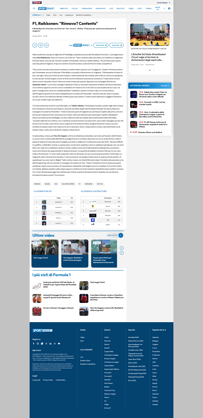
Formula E (108, 376)
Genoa (154, 358)
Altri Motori (108, 383)
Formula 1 (107, 373)
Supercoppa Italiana (111, 369)
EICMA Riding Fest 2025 (137, 370)
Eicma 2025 (132, 363)
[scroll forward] (122, 253)
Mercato (107, 341)
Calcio (106, 337)
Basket (106, 387)
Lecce (154, 373)
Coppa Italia (108, 351)
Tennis (106, 397)
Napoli (154, 383)
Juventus (155, 366)
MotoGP (107, 380)
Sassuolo (155, 394)
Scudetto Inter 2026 (135, 350)
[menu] (34, 8)
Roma (154, 390)
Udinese (155, 401)
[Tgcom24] (37, 2)
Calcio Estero (109, 366)
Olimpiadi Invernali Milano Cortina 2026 (135, 355)
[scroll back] (122, 248)
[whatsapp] (42, 343)
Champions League (111, 355)
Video (82, 337)
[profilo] (169, 8)
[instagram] (38, 343)
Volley (106, 404)
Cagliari (155, 344)
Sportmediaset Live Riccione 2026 (135, 345)
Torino (154, 397)
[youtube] (59, 343)
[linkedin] (50, 343)
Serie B (106, 348)
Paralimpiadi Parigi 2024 (137, 373)
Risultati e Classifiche (87, 364)
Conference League (111, 362)
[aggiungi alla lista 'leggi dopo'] (40, 45)
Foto (82, 341)
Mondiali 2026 (133, 337)
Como (154, 348)
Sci (105, 401)
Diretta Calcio (85, 360)
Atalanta (155, 337)
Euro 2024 (132, 380)
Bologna (155, 341)
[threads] (55, 343)
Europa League (109, 358)
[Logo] (46, 8)
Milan (154, 376)
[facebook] (33, 343)
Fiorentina (156, 351)
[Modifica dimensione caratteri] (46, 45)
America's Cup (109, 390)
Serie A (106, 344)
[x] (46, 343)
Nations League (110, 394)
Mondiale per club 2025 (136, 366)
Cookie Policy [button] (60, 380)
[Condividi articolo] (34, 45)
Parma (154, 387)
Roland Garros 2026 (135, 341)
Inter (154, 362)
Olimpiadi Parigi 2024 (136, 377)
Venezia (155, 404)
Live (81, 357)
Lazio (154, 369)
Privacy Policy (48, 380)
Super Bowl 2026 (134, 359)
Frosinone (156, 355)
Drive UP (107, 408)
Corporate (36, 380)
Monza (154, 380)
